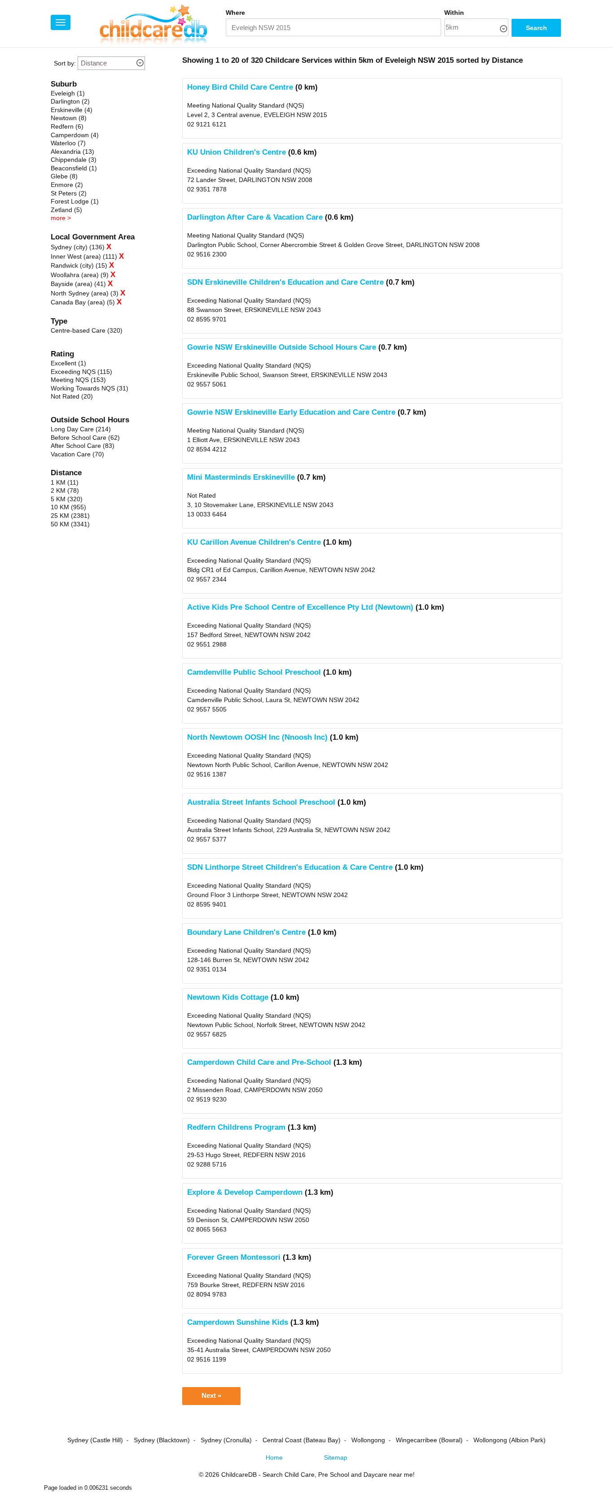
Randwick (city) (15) (79, 265)
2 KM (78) (65, 490)
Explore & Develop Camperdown (244, 1192)
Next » (211, 1395)
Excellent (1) (68, 363)
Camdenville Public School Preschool (254, 672)
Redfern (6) (67, 126)
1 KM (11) (65, 482)
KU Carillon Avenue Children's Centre (254, 542)
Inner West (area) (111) (84, 256)
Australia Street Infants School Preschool (261, 802)
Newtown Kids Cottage (227, 997)
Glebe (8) (64, 176)
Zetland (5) (66, 209)
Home (274, 1457)
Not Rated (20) (72, 396)
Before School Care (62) (85, 437)
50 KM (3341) (70, 524)
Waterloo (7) (68, 143)
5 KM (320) (67, 499)
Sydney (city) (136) (78, 247)
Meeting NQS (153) (78, 379)
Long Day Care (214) (81, 429)
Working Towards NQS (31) (89, 388)
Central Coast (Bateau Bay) (302, 1440)
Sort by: (65, 63)
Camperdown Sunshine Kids (237, 1322)
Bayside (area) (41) (78, 283)
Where (235, 12)
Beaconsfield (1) (74, 168)
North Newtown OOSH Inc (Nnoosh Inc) (257, 737)
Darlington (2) (70, 101)
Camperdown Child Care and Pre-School (259, 1062)
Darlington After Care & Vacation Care (255, 217)
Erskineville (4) (71, 109)
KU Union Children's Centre (236, 152)
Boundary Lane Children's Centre (246, 932)
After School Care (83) (82, 445)
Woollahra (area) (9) (80, 274)
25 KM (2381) (70, 515)
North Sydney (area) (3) (84, 293)
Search (536, 27)
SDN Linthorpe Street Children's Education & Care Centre (290, 867)
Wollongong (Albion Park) (509, 1440)
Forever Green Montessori (233, 1257)
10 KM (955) (68, 507)
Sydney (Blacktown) (162, 1440)
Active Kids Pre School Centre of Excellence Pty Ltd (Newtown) (300, 607)
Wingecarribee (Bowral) (429, 1440)
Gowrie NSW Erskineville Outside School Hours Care (281, 347)
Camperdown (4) (75, 135)
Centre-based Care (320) (87, 330)
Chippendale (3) (73, 159)
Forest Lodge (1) (75, 201)
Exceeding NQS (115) (81, 371)
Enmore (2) (67, 184)
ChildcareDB (239, 1474)
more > (61, 217)
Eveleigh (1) (68, 93)
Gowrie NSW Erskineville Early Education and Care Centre (291, 412)
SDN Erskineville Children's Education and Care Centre (285, 282)
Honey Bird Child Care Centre (240, 87)
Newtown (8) (69, 117)
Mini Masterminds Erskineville (241, 477)
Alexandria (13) (72, 151)
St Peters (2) (69, 193)
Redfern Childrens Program (236, 1127)
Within (454, 12)
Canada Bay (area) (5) (83, 302)
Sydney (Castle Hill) (95, 1440)
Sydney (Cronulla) (226, 1440)
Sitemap (335, 1457)
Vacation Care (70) (77, 454)
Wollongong (368, 1440)
